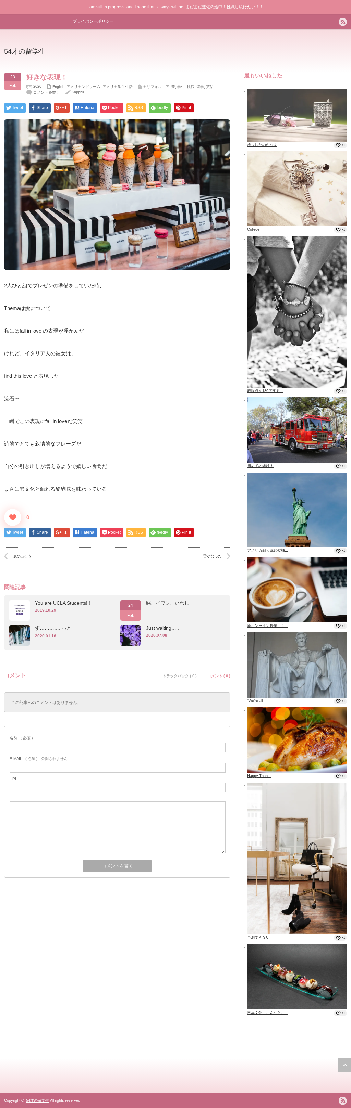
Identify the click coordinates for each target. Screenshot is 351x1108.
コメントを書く (46, 92)
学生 (181, 87)
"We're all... (256, 701)
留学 (200, 87)
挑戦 (190, 87)
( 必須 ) (21, 738)
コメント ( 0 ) (218, 676)
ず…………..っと (53, 628)
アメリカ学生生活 (117, 87)
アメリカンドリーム (83, 87)
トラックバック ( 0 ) (179, 676)
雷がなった (212, 556)
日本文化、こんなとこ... (267, 1012)
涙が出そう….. (25, 556)
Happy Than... (259, 776)
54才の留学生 (25, 51)
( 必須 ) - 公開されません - (40, 759)
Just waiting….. (162, 628)
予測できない (258, 937)
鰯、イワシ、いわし (167, 603)
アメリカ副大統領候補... (267, 550)
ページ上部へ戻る (344, 1065)
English (58, 87)
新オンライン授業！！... (267, 625)
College (253, 229)
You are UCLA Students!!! (62, 603)
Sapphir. (78, 92)
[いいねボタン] (12, 517)
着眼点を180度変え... (265, 391)
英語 (210, 87)
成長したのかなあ (262, 145)
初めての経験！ (260, 466)
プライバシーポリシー (93, 21)
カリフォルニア (156, 87)
